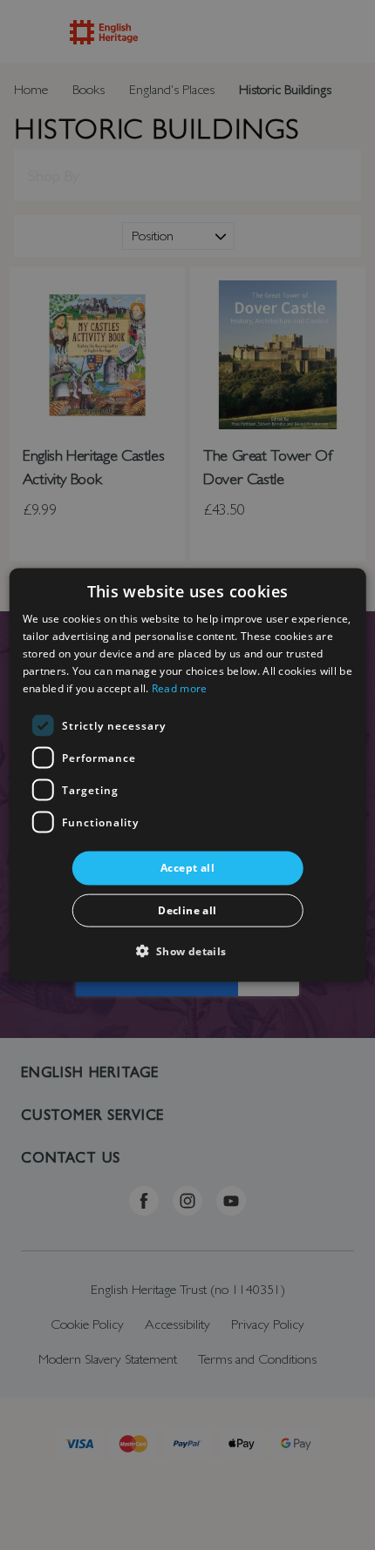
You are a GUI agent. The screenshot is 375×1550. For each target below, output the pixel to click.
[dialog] (188, 775)
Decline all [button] (187, 909)
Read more (180, 687)
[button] (187, 950)
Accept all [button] (187, 867)
